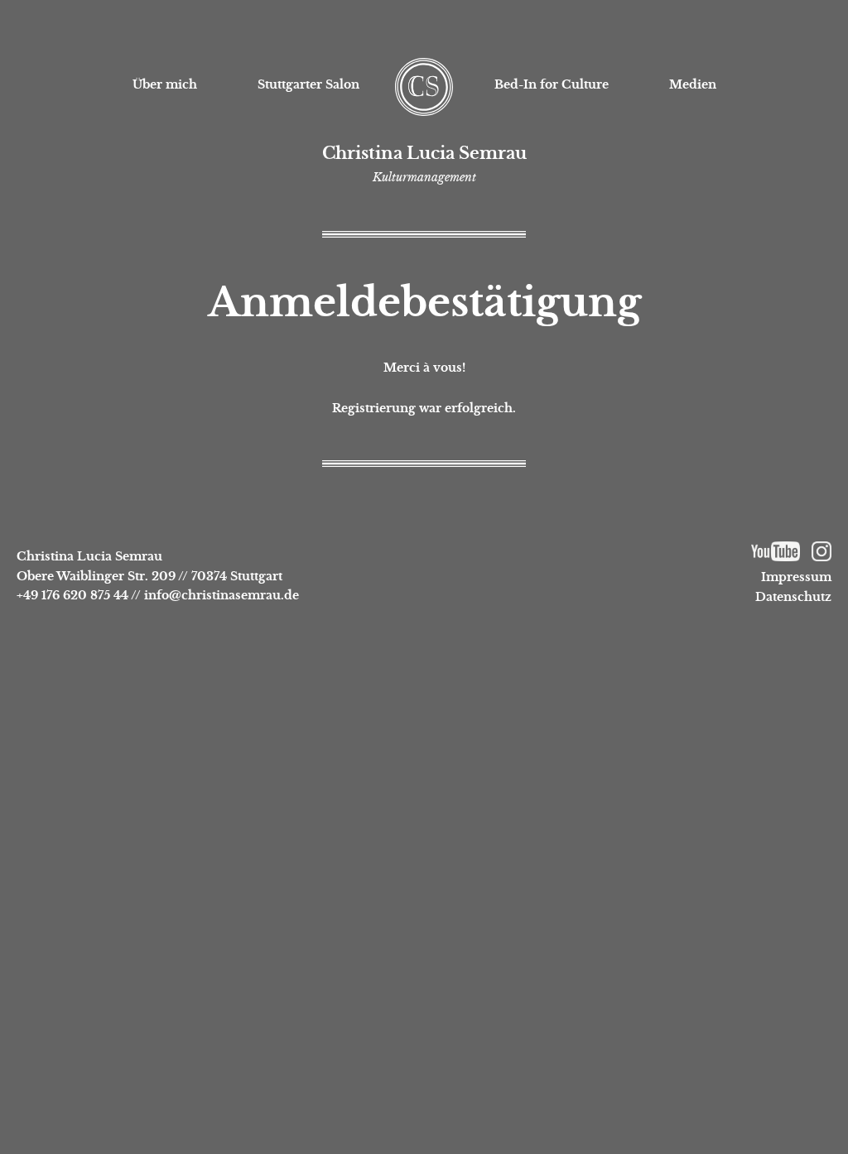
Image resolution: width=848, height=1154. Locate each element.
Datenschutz (793, 596)
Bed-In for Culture (551, 84)
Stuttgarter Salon (308, 84)
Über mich (164, 84)
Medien (692, 84)
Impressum (796, 577)
